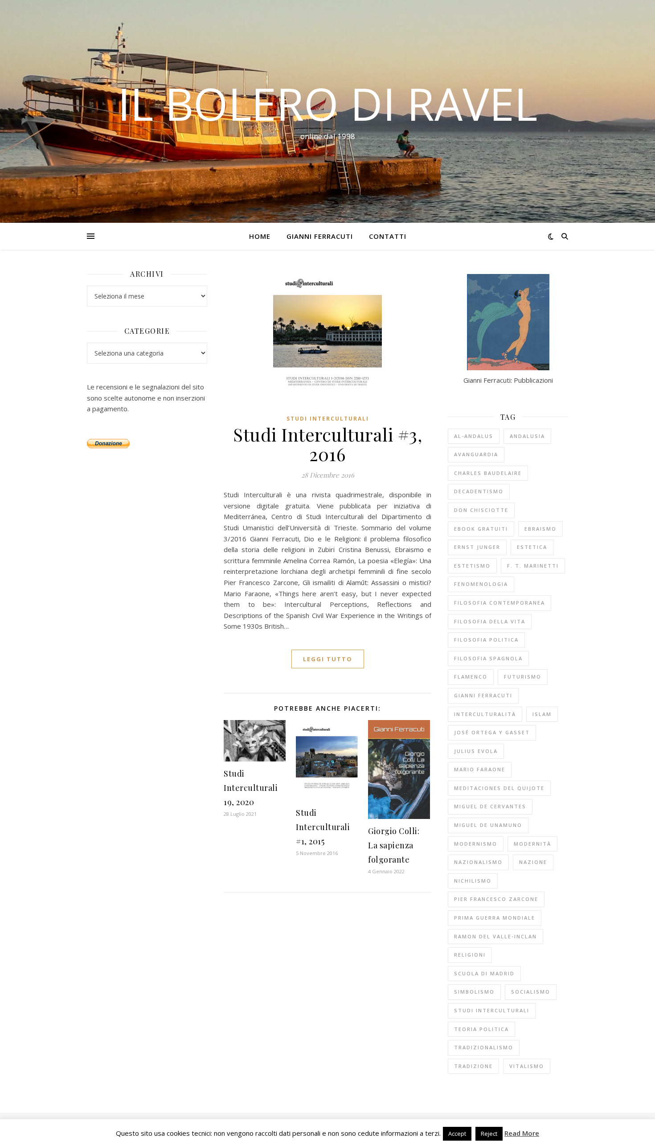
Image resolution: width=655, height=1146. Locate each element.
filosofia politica (486, 639)
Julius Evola (476, 751)
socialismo (530, 991)
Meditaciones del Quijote (499, 788)
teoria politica (481, 1029)
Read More (521, 1133)
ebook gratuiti (481, 528)
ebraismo (540, 528)
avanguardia (476, 454)
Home (259, 236)
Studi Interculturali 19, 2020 (251, 787)
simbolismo (474, 991)
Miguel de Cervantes (490, 806)
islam (542, 714)
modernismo (475, 843)
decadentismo (479, 491)
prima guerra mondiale (494, 917)
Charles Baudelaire (488, 473)
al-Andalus (473, 436)
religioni (470, 954)
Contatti (387, 236)
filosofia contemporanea (499, 602)
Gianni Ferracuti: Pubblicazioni (508, 380)
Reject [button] (489, 1134)
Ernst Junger (477, 547)
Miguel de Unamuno (488, 825)
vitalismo (526, 1066)
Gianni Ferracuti (320, 236)
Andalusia (527, 436)
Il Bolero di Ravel (327, 103)
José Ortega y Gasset (492, 732)
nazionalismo (478, 862)
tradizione (473, 1066)
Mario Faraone (479, 769)
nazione (533, 862)
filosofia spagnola (488, 658)
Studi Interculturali (328, 418)
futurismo (522, 676)
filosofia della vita (489, 621)
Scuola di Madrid (484, 973)
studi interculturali (491, 1010)
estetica (532, 547)
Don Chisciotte (481, 510)
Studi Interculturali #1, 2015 (323, 827)
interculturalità (485, 714)
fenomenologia (481, 584)
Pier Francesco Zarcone (496, 899)
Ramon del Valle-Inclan (495, 936)
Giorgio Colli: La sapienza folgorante (393, 845)
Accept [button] (457, 1134)
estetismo (472, 565)
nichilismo (472, 880)
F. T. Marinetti (533, 565)
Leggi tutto (327, 659)
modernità (532, 843)
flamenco (470, 676)
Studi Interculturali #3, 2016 (327, 444)
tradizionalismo (483, 1047)
